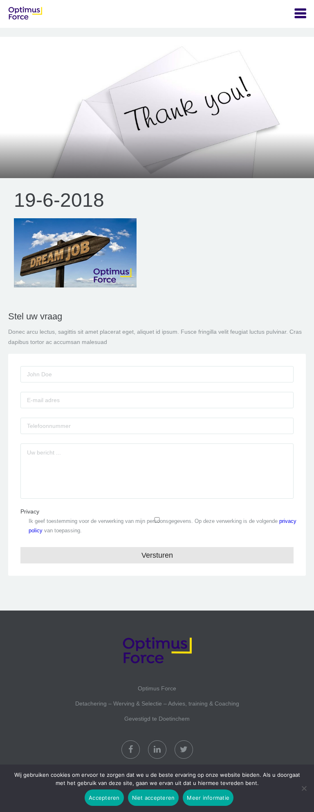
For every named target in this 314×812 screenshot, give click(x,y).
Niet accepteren (153, 797)
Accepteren (104, 797)
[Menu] (300, 13)
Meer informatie (208, 797)
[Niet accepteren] (304, 788)
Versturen (157, 555)
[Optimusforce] (49, 14)
